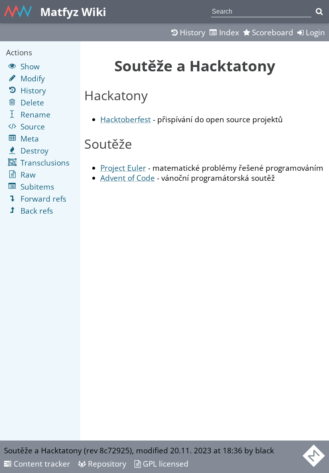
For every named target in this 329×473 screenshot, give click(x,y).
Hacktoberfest (125, 119)
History (191, 32)
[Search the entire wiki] (319, 11)
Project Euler (123, 168)
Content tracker (41, 464)
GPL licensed (165, 464)
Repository (106, 464)
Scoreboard (271, 32)
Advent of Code (127, 178)
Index (228, 32)
